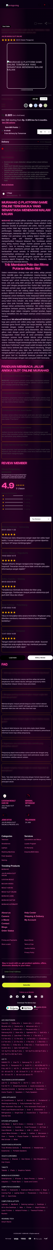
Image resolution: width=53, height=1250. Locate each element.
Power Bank (16, 1182)
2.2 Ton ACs (6, 1042)
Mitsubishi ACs (32, 1026)
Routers (4, 1214)
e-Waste (5, 920)
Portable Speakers (20, 1151)
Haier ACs (19, 1032)
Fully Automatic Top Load (30, 1103)
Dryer (29, 1110)
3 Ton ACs (30, 1042)
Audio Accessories (37, 1086)
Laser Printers (7, 1210)
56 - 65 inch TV (7, 1075)
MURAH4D (5, 869)
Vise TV (16, 1062)
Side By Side (6, 1116)
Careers (5, 916)
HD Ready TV (15, 1083)
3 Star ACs (6, 1045)
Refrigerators (6, 1113)
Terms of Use (28, 944)
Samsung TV (27, 1062)
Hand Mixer (19, 1130)
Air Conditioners (8, 1100)
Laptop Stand (19, 1193)
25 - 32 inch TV (41, 1068)
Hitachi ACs (18, 1029)
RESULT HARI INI (7, 888)
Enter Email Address (13, 972)
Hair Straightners (40, 1159)
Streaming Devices (20, 1086)
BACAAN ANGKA (7, 884)
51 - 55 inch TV (36, 1072)
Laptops (4, 848)
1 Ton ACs (37, 1036)
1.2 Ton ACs (6, 1039)
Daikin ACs (27, 1023)
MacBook (14, 1204)
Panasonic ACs (31, 1029)
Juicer (36, 1130)
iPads (12, 1170)
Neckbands (26, 1148)
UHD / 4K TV (36, 1083)
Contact (5, 923)
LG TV (37, 1062)
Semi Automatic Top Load (11, 1106)
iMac (21, 1207)
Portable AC (43, 1100)
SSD (3, 1196)
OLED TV (28, 1065)
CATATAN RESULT (8, 879)
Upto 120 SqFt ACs (21, 1048)
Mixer (16, 1139)
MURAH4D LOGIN (8, 896)
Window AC (30, 1100)
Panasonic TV (16, 1065)
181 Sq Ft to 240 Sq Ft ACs (35, 1051)
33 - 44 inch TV (7, 1072)
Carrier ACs (6, 1029)
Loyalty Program (30, 844)
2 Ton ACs (43, 1039)
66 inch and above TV (24, 1075)
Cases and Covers (30, 1182)
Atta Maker (6, 1124)
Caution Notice (29, 948)
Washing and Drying (9, 1103)
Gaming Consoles (8, 1089)
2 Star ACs (41, 1042)
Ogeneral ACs (31, 1032)
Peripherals (32, 1193)
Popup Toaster (23, 1136)
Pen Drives (44, 1193)
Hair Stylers (25, 1159)
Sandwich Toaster (38, 1136)
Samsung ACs (7, 1032)
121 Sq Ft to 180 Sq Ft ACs (12, 1051)
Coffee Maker (6, 1127)
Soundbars (40, 1089)
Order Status (8, 931)
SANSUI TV (6, 1062)
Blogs (4, 927)
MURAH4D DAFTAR (8, 900)
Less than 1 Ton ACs (22, 1036)
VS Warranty (28, 848)
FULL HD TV (6, 1068)
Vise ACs (5, 1023)
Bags (45, 1190)
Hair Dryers (6, 1162)
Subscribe (26, 985)
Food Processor (30, 1127)
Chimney (30, 1124)
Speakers (19, 1092)
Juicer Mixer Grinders (9, 1133)
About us (6, 913)
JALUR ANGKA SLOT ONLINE (12, 36)
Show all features (8, 185)
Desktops (40, 1204)
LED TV (4, 1083)
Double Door (31, 1113)
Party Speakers (7, 856)
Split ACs (43, 1032)
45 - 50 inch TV (22, 1072)
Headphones (38, 1148)
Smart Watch (6, 1222)
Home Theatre (7, 1092)
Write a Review (40, 658)
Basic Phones (29, 1179)
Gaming (4, 860)
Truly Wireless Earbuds (10, 1148)
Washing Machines (8, 852)
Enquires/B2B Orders (31, 852)
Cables (40, 1179)
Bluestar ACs (6, 1026)
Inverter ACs (6, 1048)
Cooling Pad (6, 1193)
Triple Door (43, 1113)
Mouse (4, 1190)
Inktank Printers (21, 1210)
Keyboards (14, 1190)
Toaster (11, 1136)
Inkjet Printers (40, 1207)
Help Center (30, 913)
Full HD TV (6, 1086)
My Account (30, 920)
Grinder (23, 1133)
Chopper (40, 1124)
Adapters (5, 1182)
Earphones (6, 1151)
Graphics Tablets (24, 1170)
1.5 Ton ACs (18, 1039)
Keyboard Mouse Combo (30, 1190)
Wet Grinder (6, 1139)
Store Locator (6, 944)
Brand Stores (28, 940)
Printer (29, 1207)
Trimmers (5, 1159)
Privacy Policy (29, 952)
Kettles (32, 1133)
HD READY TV (27, 1068)
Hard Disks (12, 1196)
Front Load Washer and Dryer (13, 1110)
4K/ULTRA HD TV (41, 1065)
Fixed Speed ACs (42, 1045)
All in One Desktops (9, 1207)
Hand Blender (7, 1130)
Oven (3, 1136)
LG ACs (37, 1023)
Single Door (19, 1113)
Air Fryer (43, 1127)
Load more (12, 658)
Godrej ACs (19, 1026)
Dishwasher (38, 1110)
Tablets (4, 1170)
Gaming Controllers (25, 1089)
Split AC (20, 1100)
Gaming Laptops (27, 1204)
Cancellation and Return (32, 839)
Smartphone (6, 844)
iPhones (18, 1179)
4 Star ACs (17, 1045)
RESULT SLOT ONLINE (9, 892)
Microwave (42, 1133)
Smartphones (7, 1179)
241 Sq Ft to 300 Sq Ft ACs (12, 1054)
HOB (28, 1130)
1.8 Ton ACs (31, 1039)
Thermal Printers (37, 1210)
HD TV (16, 1068)
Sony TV (5, 1065)
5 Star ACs (28, 1045)
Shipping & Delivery (34, 916)
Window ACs (6, 1036)
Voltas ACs (16, 1023)
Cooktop (18, 1127)
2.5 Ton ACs (18, 1042)
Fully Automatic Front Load (34, 1106)
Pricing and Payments (9, 940)
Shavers (15, 1159)
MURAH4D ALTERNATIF (10, 904)
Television (5, 839)
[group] (35, 98)
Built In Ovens (18, 1124)
